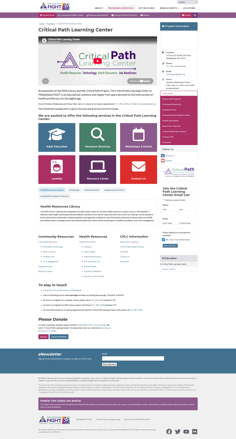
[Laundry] (56, 166)
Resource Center (98, 178)
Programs (51, 23)
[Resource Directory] (97, 134)
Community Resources (47, 242)
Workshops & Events (138, 146)
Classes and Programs (171, 99)
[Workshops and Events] (138, 134)
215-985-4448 (97, 300)
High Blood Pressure (92, 256)
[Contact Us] (138, 166)
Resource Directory (97, 146)
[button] (195, 15)
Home (41, 23)
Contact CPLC (168, 137)
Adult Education (56, 146)
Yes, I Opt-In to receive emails (178, 239)
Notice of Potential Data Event (137, 419)
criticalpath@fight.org (146, 104)
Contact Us (138, 178)
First (165, 209)
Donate (187, 15)
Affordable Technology (53, 247)
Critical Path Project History (132, 247)
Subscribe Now (170, 245)
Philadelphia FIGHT (84, 419)
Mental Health (90, 266)
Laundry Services (45, 266)
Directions (124, 261)
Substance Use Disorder (94, 276)
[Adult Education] (56, 134)
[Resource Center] (97, 166)
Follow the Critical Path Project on (62, 290)
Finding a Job (48, 256)
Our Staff (124, 251)
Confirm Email (185, 223)
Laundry (57, 178)
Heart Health (89, 251)
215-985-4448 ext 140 (125, 104)
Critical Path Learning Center (69, 23)
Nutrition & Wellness (93, 271)
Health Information (87, 242)
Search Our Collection (129, 242)
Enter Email (167, 223)
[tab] (52, 189)
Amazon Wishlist (59, 336)
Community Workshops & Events (176, 115)
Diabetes (88, 247)
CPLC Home (167, 93)
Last (181, 209)
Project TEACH (169, 269)
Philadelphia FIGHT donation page (91, 325)
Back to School (49, 251)
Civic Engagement (50, 261)
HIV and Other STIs (92, 261)
